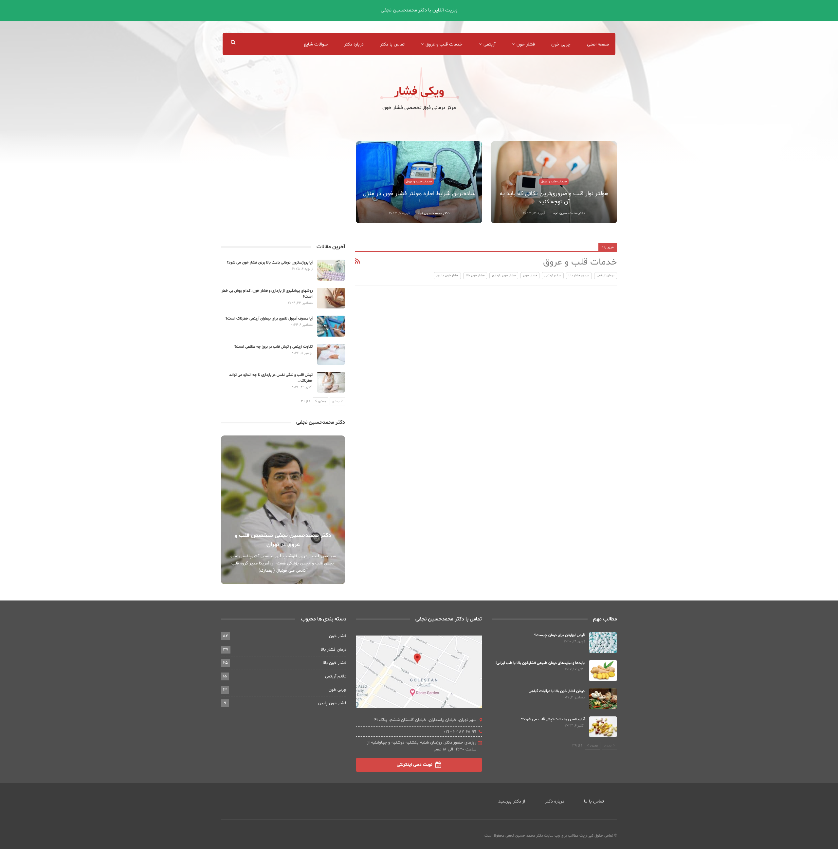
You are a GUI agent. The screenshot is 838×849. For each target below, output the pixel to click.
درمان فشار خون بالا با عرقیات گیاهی (557, 691)
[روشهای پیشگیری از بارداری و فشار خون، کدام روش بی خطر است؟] (331, 298)
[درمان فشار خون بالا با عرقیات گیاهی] (603, 698)
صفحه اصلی (598, 44)
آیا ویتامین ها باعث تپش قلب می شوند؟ (553, 719)
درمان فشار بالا (579, 275)
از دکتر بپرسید (511, 801)
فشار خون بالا (475, 275)
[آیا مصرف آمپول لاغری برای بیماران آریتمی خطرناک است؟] (331, 326)
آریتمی (489, 44)
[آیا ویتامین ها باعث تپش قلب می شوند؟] (603, 726)
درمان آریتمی (605, 275)
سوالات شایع (316, 44)
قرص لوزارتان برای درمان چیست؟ (559, 635)
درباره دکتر (354, 44)
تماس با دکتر (392, 44)
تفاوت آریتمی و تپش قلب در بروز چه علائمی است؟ (273, 346)
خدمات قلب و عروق (444, 44)
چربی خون (561, 44)
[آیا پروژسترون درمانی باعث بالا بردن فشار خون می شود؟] (331, 270)
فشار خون (526, 44)
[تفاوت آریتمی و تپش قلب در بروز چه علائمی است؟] (331, 354)
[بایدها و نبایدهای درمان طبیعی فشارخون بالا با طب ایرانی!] (603, 670)
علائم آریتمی (552, 275)
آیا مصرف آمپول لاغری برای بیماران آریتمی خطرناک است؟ (269, 318)
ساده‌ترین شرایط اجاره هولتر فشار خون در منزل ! (419, 198)
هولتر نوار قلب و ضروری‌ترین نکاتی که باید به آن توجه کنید (554, 198)
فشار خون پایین (447, 275)
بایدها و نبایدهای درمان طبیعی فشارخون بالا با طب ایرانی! (540, 663)
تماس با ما (594, 801)
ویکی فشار (419, 92)
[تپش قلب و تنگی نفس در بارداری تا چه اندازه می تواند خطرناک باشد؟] (331, 382)
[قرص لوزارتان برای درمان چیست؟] (603, 642)
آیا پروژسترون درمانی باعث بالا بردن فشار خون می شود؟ (270, 262)
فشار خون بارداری (504, 275)
